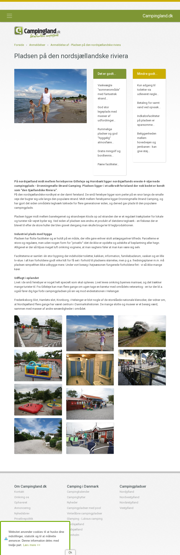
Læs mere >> (31, 545)
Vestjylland (126, 508)
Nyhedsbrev (21, 513)
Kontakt (19, 491)
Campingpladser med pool (84, 508)
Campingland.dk (158, 15)
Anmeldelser (37, 45)
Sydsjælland (75, 529)
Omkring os (21, 497)
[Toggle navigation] (9, 16)
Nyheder (72, 502)
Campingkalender (78, 491)
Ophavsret (20, 502)
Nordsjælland (75, 524)
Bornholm (73, 535)
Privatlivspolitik (23, 518)
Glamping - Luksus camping (85, 518)
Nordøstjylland (129, 502)
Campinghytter (76, 497)
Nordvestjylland (129, 497)
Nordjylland (127, 491)
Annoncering (22, 508)
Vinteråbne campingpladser (84, 513)
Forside (19, 45)
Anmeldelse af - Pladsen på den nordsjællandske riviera (85, 45)
